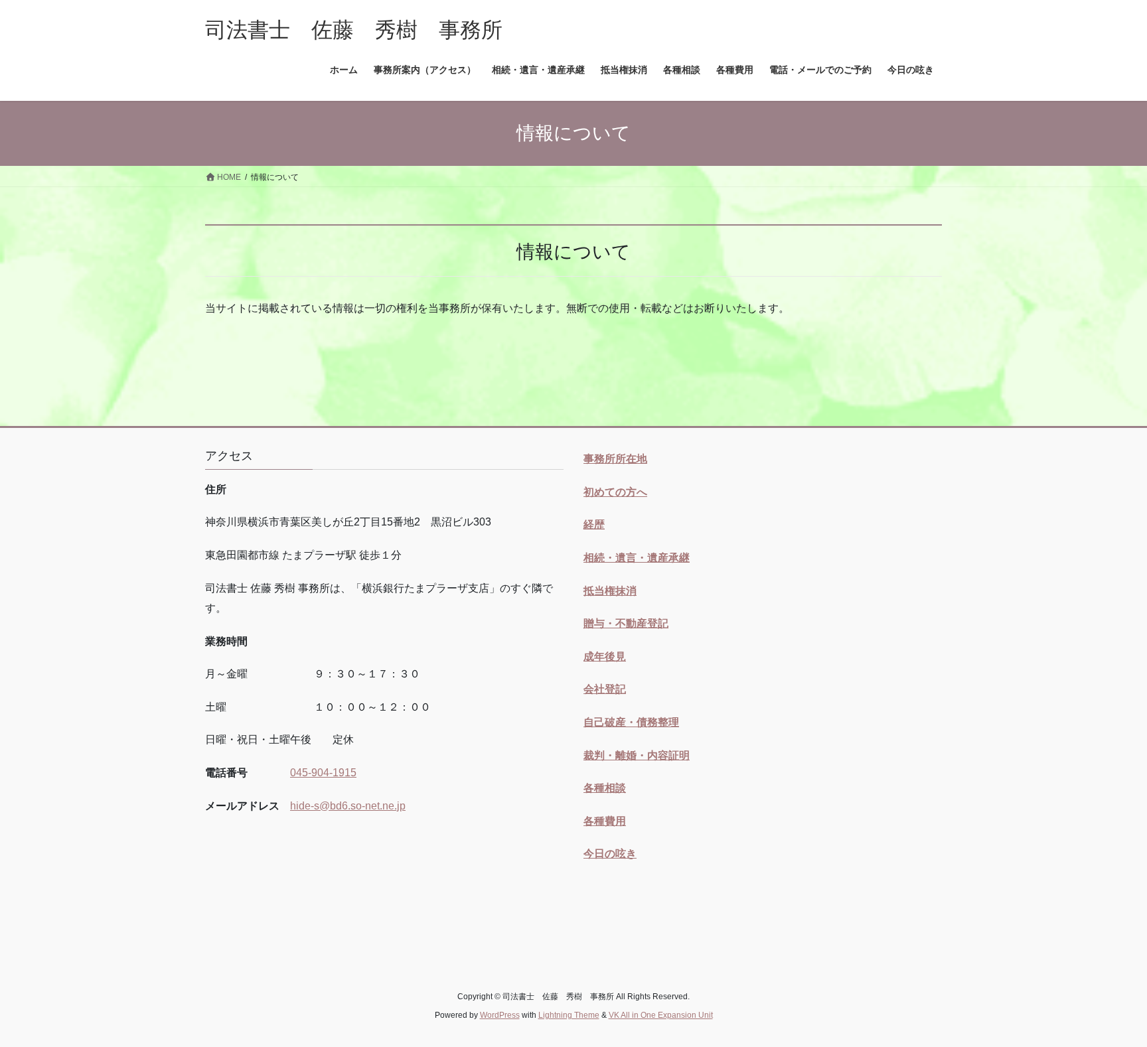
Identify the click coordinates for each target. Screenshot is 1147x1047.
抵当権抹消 (610, 590)
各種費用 (604, 821)
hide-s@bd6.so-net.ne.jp (348, 805)
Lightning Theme (568, 1015)
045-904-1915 (323, 772)
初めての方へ (615, 492)
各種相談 (604, 788)
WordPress (500, 1015)
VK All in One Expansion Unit (661, 1015)
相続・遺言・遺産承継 (636, 557)
